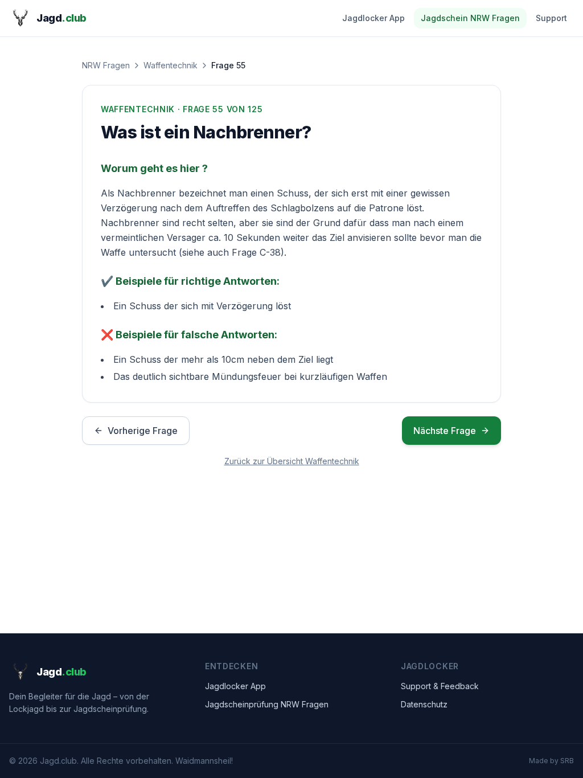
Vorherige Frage (143, 430)
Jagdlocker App (373, 18)
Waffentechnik (170, 65)
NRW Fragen (106, 65)
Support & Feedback (440, 686)
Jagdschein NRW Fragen (470, 18)
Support (551, 18)
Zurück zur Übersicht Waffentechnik (291, 461)
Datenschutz (424, 704)
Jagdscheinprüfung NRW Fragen (267, 704)
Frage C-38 (256, 252)
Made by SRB (551, 760)
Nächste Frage (444, 430)
